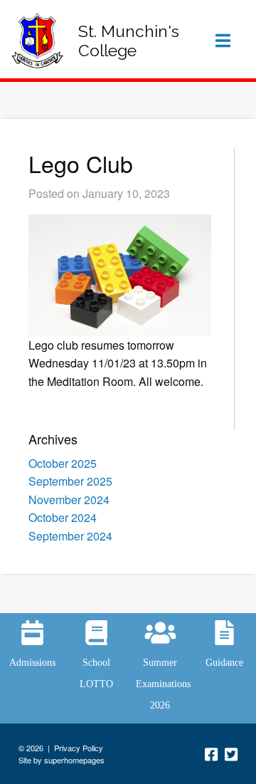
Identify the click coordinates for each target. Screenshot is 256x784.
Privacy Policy (78, 747)
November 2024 (69, 499)
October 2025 (62, 463)
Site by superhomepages (61, 759)
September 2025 (70, 481)
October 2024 (62, 517)
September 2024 (70, 536)
